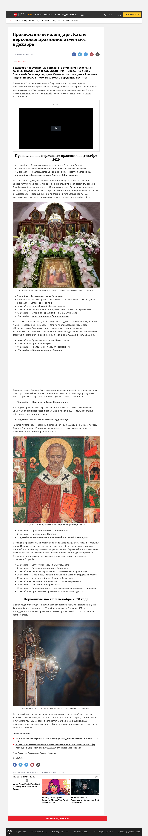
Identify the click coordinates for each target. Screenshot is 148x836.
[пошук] (105, 15)
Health (31, 20)
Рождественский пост (24, 86)
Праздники (22, 753)
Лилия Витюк (22, 62)
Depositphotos (18, 758)
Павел (88, 93)
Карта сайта (21, 832)
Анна (72, 93)
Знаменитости (72, 20)
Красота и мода (21, 20)
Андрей (48, 93)
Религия (43, 753)
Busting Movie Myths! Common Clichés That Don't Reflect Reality (55, 800)
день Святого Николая (61, 74)
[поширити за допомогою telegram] (86, 54)
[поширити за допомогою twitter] (80, 54)
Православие (33, 753)
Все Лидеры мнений (60, 832)
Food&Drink (46, 20)
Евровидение (58, 20)
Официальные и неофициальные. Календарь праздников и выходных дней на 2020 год (56, 739)
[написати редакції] (92, 54)
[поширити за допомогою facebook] (74, 54)
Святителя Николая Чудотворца (50, 419)
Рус (110, 15)
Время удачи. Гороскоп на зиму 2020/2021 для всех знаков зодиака (48, 748)
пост (26, 608)
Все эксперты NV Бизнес (103, 832)
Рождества (33, 611)
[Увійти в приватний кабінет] (119, 14)
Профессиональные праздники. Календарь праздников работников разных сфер (55, 744)
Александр (25, 93)
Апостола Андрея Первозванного (50, 316)
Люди (38, 20)
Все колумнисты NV (39, 832)
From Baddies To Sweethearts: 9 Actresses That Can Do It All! (85, 800)
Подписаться (132, 15)
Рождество (52, 753)
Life (9, 20)
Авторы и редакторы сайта (129, 832)
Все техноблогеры (81, 832)
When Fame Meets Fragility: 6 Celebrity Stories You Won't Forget (26, 786)
